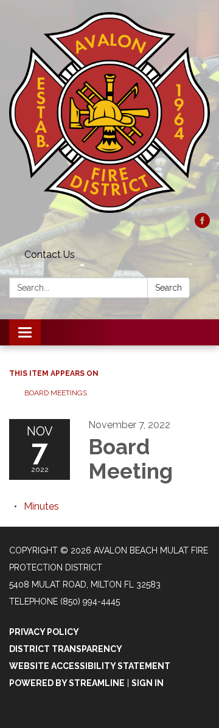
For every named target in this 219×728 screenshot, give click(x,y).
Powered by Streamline (67, 683)
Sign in (147, 683)
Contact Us (49, 254)
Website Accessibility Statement (89, 666)
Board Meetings (55, 393)
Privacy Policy (44, 632)
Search (168, 288)
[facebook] (202, 225)
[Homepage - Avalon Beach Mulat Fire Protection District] (109, 112)
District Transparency (65, 649)
